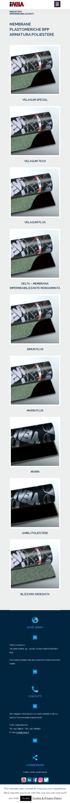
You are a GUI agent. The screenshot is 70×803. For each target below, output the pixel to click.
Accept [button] (25, 798)
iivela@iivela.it (22, 732)
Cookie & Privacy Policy (47, 798)
